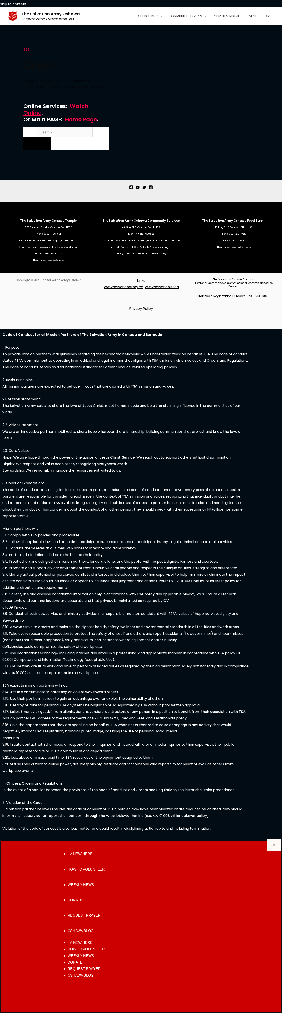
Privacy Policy (141, 308)
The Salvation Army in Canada (233, 279)
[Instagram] (151, 187)
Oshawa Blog (80, 931)
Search (29, 132)
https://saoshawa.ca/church (48, 260)
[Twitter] (144, 187)
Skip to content (14, 4)
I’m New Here (80, 854)
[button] (160, 16)
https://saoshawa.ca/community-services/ (141, 253)
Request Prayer (84, 915)
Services (173, 221)
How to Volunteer (86, 869)
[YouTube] (138, 187)
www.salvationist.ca (162, 287)
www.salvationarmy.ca (123, 287)
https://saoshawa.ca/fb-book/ (233, 247)
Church (23, 247)
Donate (75, 900)
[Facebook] (131, 187)
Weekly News (81, 885)
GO (37, 144)
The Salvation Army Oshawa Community (134, 221)
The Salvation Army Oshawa (51, 14)
